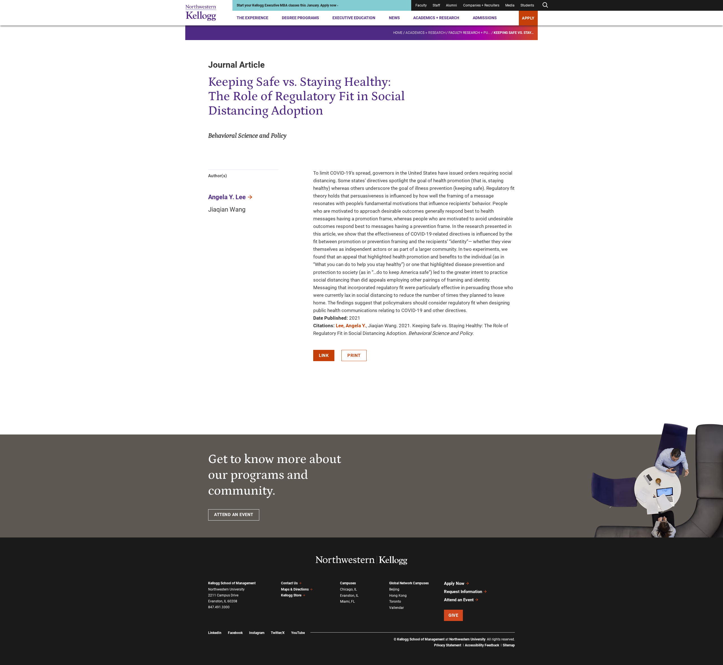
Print (354, 355)
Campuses (348, 583)
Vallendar (396, 608)
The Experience (252, 18)
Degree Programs (300, 18)
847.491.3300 (219, 607)
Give (453, 615)
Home (397, 33)
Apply (528, 18)
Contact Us (289, 583)
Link (324, 355)
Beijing (394, 589)
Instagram (256, 633)
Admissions (485, 18)
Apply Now (454, 583)
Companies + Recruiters (481, 5)
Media (510, 5)
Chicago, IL (348, 589)
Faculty (421, 5)
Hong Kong (398, 596)
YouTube (298, 633)
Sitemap (509, 645)
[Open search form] (545, 5)
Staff (436, 5)
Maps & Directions (295, 589)
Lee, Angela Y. (351, 325)
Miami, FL (347, 601)
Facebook (235, 633)
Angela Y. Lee (227, 197)
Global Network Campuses (409, 583)
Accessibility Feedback (482, 645)
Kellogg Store (291, 595)
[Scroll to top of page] (522, 636)
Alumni (451, 5)
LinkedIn (214, 633)
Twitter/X (278, 633)
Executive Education (353, 18)
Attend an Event (459, 599)
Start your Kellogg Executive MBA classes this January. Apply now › (287, 5)
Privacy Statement (447, 645)
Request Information (463, 591)
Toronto (395, 601)
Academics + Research (436, 18)
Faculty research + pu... (469, 33)
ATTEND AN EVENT (233, 514)
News (394, 18)
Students (527, 5)
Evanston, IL (349, 596)
